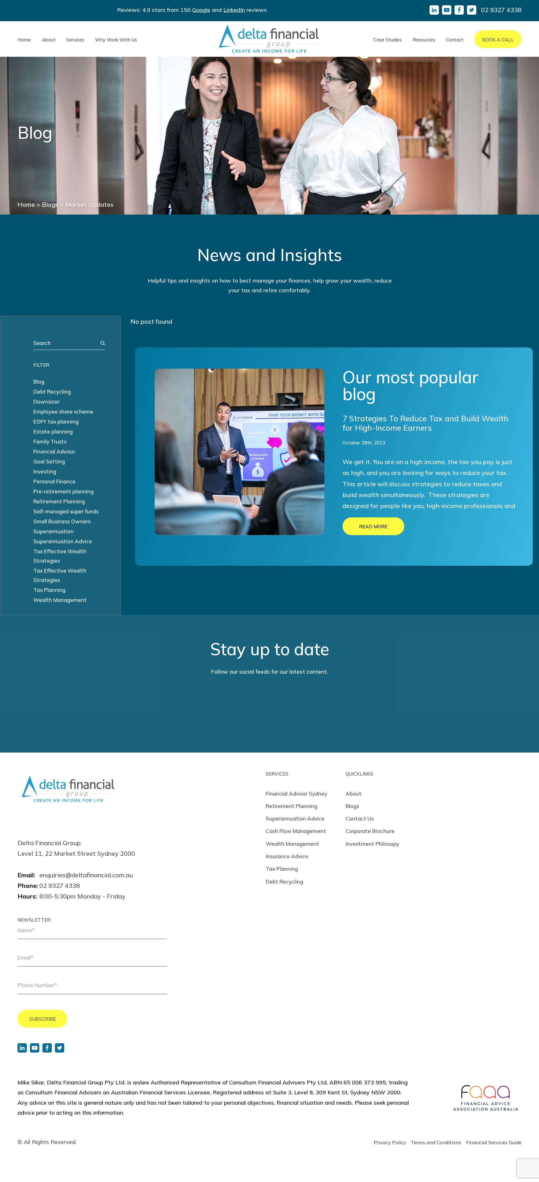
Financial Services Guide (494, 1142)
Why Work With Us (116, 40)
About (49, 40)
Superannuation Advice (62, 541)
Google (201, 9)
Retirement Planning (59, 501)
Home (24, 40)
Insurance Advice (287, 856)
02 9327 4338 (501, 10)
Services (75, 40)
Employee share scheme (63, 411)
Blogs (352, 806)
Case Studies (387, 40)
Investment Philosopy (372, 843)
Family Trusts (49, 441)
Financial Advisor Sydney (296, 793)
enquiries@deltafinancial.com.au (86, 875)
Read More (373, 527)
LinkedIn (234, 9)
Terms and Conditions (436, 1142)
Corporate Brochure (370, 831)
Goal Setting (49, 461)
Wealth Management (60, 600)
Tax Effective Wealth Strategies (59, 556)
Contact (455, 40)
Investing (44, 471)
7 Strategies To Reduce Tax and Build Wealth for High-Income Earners (425, 423)
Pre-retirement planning (63, 491)
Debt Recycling (52, 391)
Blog (38, 381)
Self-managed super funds (66, 511)
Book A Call (498, 40)
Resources (424, 40)
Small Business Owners (61, 521)
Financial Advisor (54, 451)
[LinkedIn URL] (22, 1048)
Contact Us (360, 818)
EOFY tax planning (56, 421)
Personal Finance (54, 481)
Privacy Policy (390, 1142)
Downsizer (46, 401)
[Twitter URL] (59, 1048)
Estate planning (53, 431)
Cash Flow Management (296, 831)
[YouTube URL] (34, 1048)
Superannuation (53, 531)
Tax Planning (49, 590)
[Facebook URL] (47, 1048)
